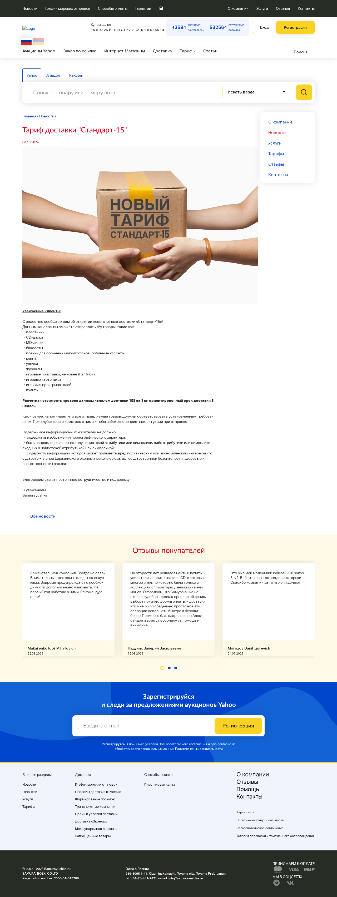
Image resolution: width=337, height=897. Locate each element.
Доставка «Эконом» (91, 821)
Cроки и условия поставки (96, 814)
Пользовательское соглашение (260, 828)
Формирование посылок (95, 799)
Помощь (301, 52)
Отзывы (283, 8)
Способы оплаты (112, 8)
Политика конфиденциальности (199, 749)
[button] (162, 668)
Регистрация (295, 27)
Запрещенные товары (93, 836)
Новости (29, 8)
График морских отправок (67, 8)
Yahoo (32, 75)
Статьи (210, 50)
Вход (264, 27)
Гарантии (143, 8)
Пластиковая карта (159, 784)
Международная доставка (96, 829)
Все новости (43, 516)
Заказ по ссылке (79, 50)
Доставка (162, 50)
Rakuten (76, 75)
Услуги (262, 8)
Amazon (53, 75)
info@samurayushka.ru (185, 878)
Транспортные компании (95, 807)
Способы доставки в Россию (98, 792)
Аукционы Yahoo (38, 50)
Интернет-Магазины (124, 50)
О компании (238, 8)
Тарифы (187, 50)
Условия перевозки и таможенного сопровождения (275, 836)
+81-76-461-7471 (144, 878)
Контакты (306, 8)
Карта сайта (245, 812)
